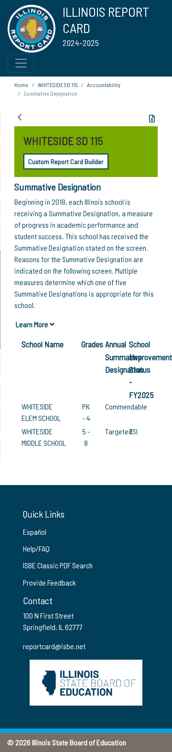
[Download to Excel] (152, 118)
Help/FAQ (36, 548)
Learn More (33, 324)
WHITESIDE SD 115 (57, 84)
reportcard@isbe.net (54, 646)
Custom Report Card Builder (66, 161)
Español (34, 531)
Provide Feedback (49, 582)
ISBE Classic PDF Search (58, 565)
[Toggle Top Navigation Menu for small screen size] (21, 63)
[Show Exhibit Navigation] (19, 117)
